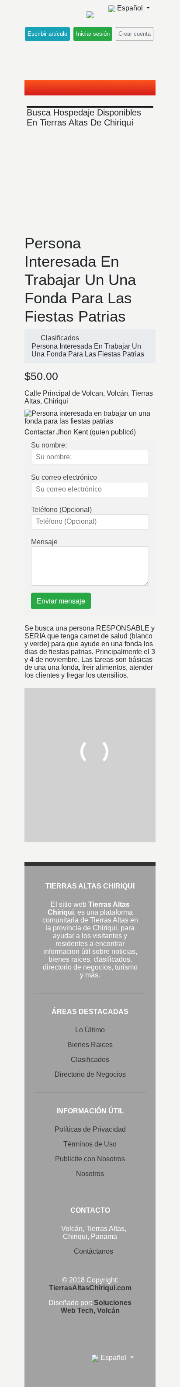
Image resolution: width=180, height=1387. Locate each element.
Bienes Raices (90, 1044)
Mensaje (44, 542)
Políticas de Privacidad (90, 1129)
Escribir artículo (47, 34)
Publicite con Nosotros (90, 1159)
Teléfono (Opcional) (61, 509)
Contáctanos (93, 1251)
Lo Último (90, 1030)
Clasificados (60, 338)
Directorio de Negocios (90, 1074)
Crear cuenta (134, 34)
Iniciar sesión (93, 34)
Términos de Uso (90, 1144)
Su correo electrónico (64, 477)
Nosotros (90, 1173)
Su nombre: (49, 445)
